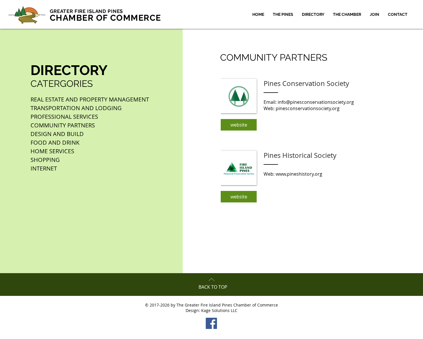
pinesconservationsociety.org (308, 108)
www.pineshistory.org (299, 174)
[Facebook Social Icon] (211, 323)
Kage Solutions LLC (219, 310)
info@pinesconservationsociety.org (316, 102)
